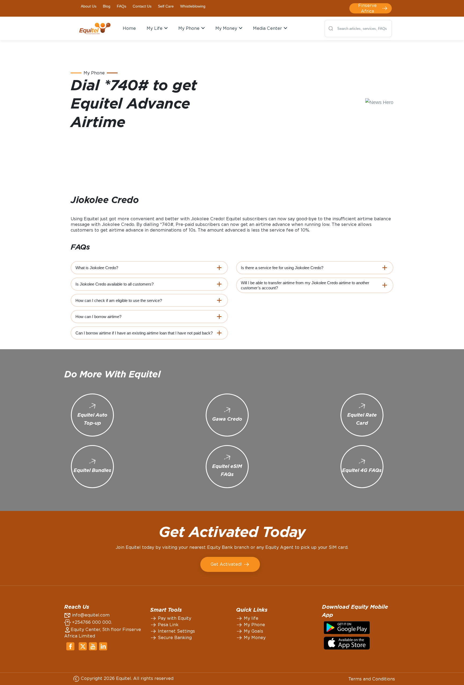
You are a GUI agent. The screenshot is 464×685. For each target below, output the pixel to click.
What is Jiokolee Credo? (96, 267)
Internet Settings (176, 631)
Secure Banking (174, 637)
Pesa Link (168, 624)
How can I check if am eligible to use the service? (118, 300)
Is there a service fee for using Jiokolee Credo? (282, 267)
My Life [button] (155, 28)
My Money (254, 637)
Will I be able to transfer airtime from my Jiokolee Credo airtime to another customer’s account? (305, 285)
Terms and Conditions (371, 679)
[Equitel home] (95, 28)
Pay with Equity (174, 618)
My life (250, 618)
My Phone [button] (189, 28)
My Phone (253, 624)
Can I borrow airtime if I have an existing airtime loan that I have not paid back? (144, 333)
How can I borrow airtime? (98, 316)
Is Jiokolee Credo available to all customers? (114, 284)
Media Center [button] (268, 28)
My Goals (252, 631)
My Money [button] (226, 28)
